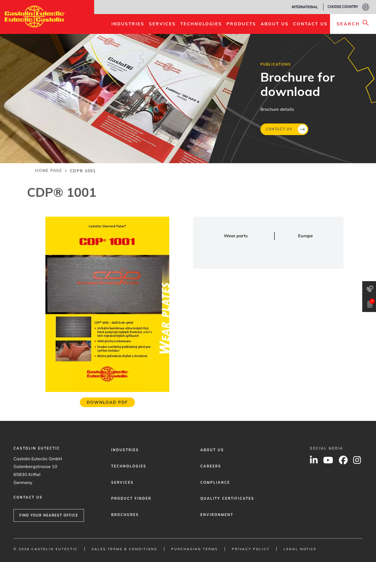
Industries (125, 450)
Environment (216, 515)
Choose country (343, 7)
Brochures (125, 515)
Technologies (128, 466)
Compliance (215, 482)
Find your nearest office (48, 515)
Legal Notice (300, 549)
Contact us (279, 129)
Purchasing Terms (194, 549)
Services (122, 482)
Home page (48, 170)
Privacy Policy (250, 549)
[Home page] (35, 16)
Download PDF (107, 402)
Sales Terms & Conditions (124, 549)
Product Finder (131, 498)
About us (212, 450)
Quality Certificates (227, 498)
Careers (210, 466)
